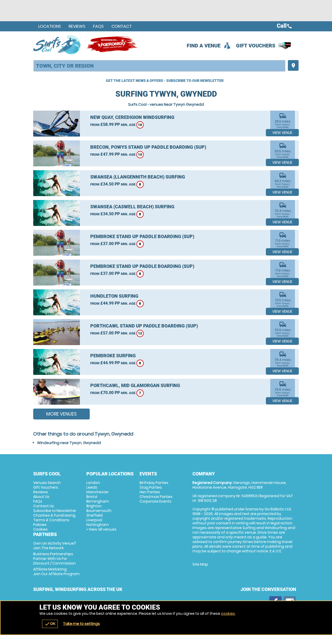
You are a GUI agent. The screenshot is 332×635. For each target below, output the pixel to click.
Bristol (91, 496)
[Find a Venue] (159, 66)
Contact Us (43, 506)
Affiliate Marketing (56, 571)
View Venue (282, 132)
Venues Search (47, 482)
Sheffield (94, 515)
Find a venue (203, 45)
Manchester (97, 492)
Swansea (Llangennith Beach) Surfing (137, 177)
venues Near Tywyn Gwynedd (177, 104)
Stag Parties (151, 487)
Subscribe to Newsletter (54, 510)
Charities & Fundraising (54, 515)
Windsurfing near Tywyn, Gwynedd (69, 442)
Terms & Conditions (51, 520)
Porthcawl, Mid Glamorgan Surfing (135, 385)
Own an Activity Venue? (54, 546)
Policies (40, 524)
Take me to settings (81, 623)
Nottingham (97, 524)
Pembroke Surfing (113, 355)
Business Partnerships (54, 558)
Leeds (91, 487)
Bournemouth (99, 510)
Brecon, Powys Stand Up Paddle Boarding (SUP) (148, 147)
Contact (122, 26)
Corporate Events (155, 501)
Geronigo (112, 44)
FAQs (98, 26)
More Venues (61, 414)
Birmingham (97, 501)
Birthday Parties (154, 482)
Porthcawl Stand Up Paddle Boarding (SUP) (144, 326)
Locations (49, 26)
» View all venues (101, 529)
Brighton (94, 506)
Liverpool (94, 520)
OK (50, 624)
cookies (228, 613)
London (93, 482)
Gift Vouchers (255, 45)
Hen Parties (150, 492)
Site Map (200, 564)
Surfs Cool (137, 104)
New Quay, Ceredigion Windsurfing (132, 117)
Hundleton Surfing (114, 296)
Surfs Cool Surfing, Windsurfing (57, 44)
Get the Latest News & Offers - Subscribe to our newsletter (165, 81)
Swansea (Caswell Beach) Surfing (132, 206)
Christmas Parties (156, 496)
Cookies (40, 529)
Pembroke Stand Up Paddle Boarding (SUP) (142, 236)
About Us (41, 496)
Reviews (77, 26)
